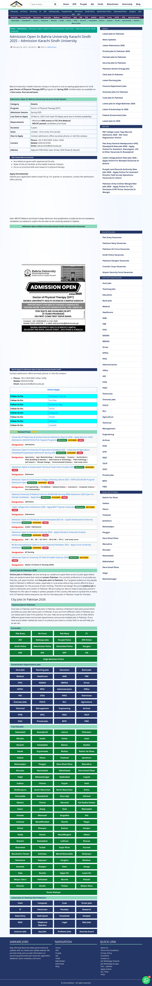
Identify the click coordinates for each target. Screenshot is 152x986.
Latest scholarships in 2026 (115, 109)
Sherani (20, 841)
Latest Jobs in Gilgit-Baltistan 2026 (118, 103)
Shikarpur (86, 854)
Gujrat (64, 783)
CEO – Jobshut (106, 966)
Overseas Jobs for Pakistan (115, 92)
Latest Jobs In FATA (111, 121)
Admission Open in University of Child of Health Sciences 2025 (40, 557)
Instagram (53, 412)
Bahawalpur (20, 764)
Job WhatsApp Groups (110, 964)
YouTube (53, 400)
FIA (86, 652)
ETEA (42, 695)
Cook (64, 903)
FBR (80, 17)
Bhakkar (87, 860)
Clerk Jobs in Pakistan (112, 74)
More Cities (76, 23)
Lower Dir (86, 873)
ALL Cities (105, 971)
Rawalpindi (26, 20)
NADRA (94, 17)
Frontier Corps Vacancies (114, 266)
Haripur (86, 828)
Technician (87, 695)
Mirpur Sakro (20, 879)
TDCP (86, 714)
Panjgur (42, 764)
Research (86, 909)
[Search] (55, 4)
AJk (92, 4)
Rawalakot (42, 841)
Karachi (83, 20)
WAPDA (102, 17)
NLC (64, 702)
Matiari (20, 802)
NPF (78, 14)
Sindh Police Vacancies (113, 255)
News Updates (109, 39)
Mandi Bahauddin (64, 854)
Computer (42, 903)
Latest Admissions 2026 (113, 45)
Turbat (42, 847)
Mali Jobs (86, 922)
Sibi (86, 815)
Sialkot (20, 757)
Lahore (35, 20)
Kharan (86, 841)
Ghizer (20, 828)
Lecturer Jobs (20, 931)
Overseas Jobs (20, 702)
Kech (64, 866)
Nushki (42, 873)
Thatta (64, 886)
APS (73, 14)
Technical (20, 708)
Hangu (86, 866)
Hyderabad (64, 777)
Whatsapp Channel (57, 396)
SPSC (42, 714)
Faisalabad (93, 20)
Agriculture (86, 702)
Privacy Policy (106, 953)
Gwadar (20, 815)
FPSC (86, 17)
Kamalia (20, 866)
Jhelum (64, 828)
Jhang (42, 809)
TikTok (52, 408)
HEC (20, 695)
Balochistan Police (104, 11)
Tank (64, 809)
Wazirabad (87, 809)
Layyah (86, 777)
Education (37, 17)
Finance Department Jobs (114, 86)
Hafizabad (42, 879)
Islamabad (15, 20)
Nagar (87, 821)
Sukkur (20, 783)
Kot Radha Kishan (86, 802)
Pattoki (86, 879)
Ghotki (42, 886)
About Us (104, 947)
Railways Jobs (54, 11)
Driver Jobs (87, 903)
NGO (20, 922)
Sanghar (64, 860)
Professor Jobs (64, 931)
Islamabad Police (120, 11)
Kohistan (42, 854)
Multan (136, 20)
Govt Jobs (14, 17)
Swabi (61, 20)
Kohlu (87, 789)
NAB (75, 17)
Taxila (20, 834)
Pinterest (53, 421)
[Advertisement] (53, 67)
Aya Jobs (42, 931)
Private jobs (42, 721)
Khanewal (20, 847)
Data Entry (20, 916)
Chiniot (42, 783)
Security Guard (87, 931)
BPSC (64, 721)
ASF (45, 11)
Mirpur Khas (87, 886)
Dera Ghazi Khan (65, 764)
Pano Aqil (64, 796)
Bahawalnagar (42, 777)
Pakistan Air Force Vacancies (116, 249)
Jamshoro (86, 757)
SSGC (20, 721)
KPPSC (117, 17)
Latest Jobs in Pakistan (113, 34)
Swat (76, 20)
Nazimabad (42, 770)
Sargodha (64, 815)
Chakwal (64, 757)
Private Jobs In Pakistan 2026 (116, 51)
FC (40, 11)
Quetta (110, 20)
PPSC (124, 17)
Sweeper (87, 916)
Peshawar (44, 20)
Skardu (64, 821)
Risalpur (42, 866)
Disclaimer (105, 955)
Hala (20, 873)
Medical (57, 17)
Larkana (20, 821)
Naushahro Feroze (20, 854)
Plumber (64, 909)
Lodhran (64, 841)
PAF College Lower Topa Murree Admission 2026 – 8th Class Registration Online (117, 135)
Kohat (68, 20)
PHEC (64, 695)
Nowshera (20, 860)
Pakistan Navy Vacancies (114, 243)
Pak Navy (33, 11)
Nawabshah (42, 796)
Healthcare (66, 17)
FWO (86, 721)
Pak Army (14, 11)
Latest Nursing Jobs (111, 80)
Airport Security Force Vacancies (117, 272)
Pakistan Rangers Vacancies (115, 260)
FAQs (103, 974)
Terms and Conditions (110, 950)
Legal (64, 922)
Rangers (132, 11)
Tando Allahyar (53, 892)
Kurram (86, 847)
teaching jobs (25, 17)
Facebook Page (55, 404)
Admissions (22, 29)
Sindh (100, 4)
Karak (117, 20)
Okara (42, 757)
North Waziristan (64, 789)
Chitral (42, 802)
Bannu (101, 20)
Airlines (86, 708)
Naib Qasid (42, 916)
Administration (134, 17)
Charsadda (20, 796)
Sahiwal (86, 796)
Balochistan (112, 4)
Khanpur (42, 828)
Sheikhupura (20, 789)
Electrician (42, 909)
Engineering (64, 708)
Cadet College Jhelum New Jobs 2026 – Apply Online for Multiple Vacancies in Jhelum (120, 161)
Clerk (20, 903)
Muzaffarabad (42, 821)
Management (42, 708)
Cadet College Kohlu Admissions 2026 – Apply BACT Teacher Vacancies (43, 507)
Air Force (23, 11)
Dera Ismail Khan (86, 770)
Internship (127, 4)
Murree (64, 879)
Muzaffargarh (64, 834)
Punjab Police (67, 11)
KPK (74, 4)
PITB (20, 714)
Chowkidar (64, 916)
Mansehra (86, 764)
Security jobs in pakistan (114, 63)
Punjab (83, 4)
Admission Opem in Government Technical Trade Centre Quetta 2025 (43, 467)
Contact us (105, 958)
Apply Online (106, 969)
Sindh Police (90, 11)
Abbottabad (64, 770)
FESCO (42, 702)
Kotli (86, 783)
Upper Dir (64, 873)
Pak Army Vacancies (111, 237)
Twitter (52, 417)
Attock (42, 834)
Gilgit (20, 777)
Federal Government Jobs (114, 115)
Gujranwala (126, 20)
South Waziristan (42, 789)
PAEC (64, 714)
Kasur (20, 809)
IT (20, 909)
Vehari (87, 834)
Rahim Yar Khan (86, 751)
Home (66, 4)
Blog (138, 4)
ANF (139, 11)
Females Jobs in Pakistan (114, 57)
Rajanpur (42, 860)
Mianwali (42, 815)
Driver (109, 17)
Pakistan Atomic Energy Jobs (116, 68)
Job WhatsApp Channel (110, 961)
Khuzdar (20, 770)
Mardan (54, 20)
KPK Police (79, 11)
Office (86, 689)
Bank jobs (47, 17)
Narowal (64, 802)
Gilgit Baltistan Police (53, 659)
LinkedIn (53, 425)
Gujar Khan (64, 847)
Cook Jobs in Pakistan (112, 97)
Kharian (20, 886)
